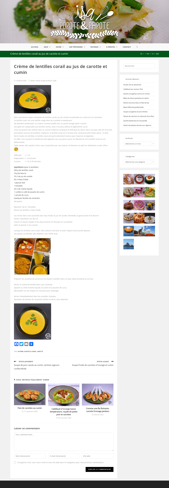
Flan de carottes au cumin (30, 408)
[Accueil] (141, 54)
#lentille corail (30, 351)
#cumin (21, 351)
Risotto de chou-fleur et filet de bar (136, 103)
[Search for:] (139, 66)
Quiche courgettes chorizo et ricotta (136, 94)
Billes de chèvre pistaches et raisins (136, 98)
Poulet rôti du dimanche (132, 85)
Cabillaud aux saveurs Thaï (133, 89)
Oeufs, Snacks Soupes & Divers (41, 81)
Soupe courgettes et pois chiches (135, 112)
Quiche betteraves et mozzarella (135, 121)
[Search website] (137, 47)
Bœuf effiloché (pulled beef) (133, 107)
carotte (40, 351)
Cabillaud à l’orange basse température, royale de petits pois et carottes (63, 412)
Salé (54, 81)
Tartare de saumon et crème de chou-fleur (138, 116)
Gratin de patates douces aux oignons (137, 125)
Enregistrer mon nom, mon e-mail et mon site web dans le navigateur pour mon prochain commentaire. (61, 462)
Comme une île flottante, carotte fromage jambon (97, 409)
